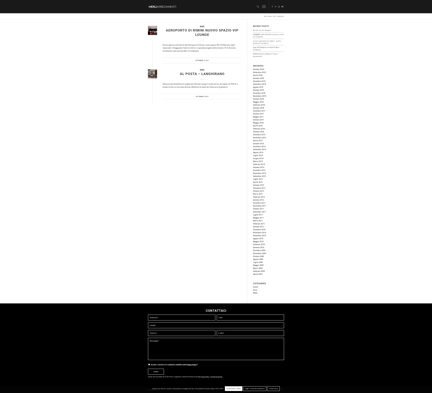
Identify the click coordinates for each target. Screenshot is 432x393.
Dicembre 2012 (259, 188)
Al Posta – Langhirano (202, 74)
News (202, 27)
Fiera (255, 290)
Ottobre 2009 (258, 256)
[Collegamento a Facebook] (272, 6)
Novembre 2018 (259, 96)
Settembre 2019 (259, 84)
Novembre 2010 (259, 233)
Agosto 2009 (258, 259)
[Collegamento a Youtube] (282, 6)
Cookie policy (273, 388)
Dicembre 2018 (259, 93)
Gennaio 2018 (258, 108)
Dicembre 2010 (259, 230)
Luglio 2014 (258, 155)
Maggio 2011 (258, 218)
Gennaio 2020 (258, 78)
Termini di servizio (216, 377)
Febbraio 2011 (259, 224)
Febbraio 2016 (259, 129)
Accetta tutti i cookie (234, 388)
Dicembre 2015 (259, 135)
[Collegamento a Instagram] (275, 6)
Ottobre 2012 (258, 191)
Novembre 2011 (259, 206)
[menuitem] (257, 6)
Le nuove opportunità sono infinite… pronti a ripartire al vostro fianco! (267, 42)
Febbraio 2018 (259, 105)
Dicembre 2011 (259, 203)
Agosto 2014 (258, 152)
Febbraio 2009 (259, 271)
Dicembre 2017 (259, 111)
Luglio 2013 (258, 179)
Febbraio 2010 (259, 244)
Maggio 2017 (258, 117)
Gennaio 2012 (258, 200)
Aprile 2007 (258, 274)
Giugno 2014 (258, 158)
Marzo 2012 (258, 194)
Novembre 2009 (259, 253)
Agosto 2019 (258, 87)
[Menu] (263, 6)
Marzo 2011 (258, 221)
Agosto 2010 (258, 239)
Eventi (255, 287)
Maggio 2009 (258, 265)
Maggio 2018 (258, 102)
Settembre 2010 (259, 235)
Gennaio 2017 (258, 120)
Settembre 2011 (259, 212)
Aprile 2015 (258, 141)
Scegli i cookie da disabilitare (255, 388)
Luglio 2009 (258, 262)
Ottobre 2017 (258, 114)
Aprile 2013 (258, 182)
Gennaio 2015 (258, 144)
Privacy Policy (191, 365)
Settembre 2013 (259, 176)
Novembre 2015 (259, 138)
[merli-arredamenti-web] (162, 6)
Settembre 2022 (259, 72)
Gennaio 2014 (258, 167)
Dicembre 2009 (259, 250)
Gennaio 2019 (258, 90)
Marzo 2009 (258, 268)
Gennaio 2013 (258, 185)
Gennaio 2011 (258, 227)
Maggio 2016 (258, 123)
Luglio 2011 (258, 215)
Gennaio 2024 (258, 69)
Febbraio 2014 (259, 164)
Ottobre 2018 (258, 99)
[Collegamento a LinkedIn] (279, 6)
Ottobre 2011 (258, 209)
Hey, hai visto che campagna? (262, 30)
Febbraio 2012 (259, 197)
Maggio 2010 (258, 241)
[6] (152, 30)
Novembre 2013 (259, 173)
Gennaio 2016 (258, 132)
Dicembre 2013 (259, 170)
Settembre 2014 (259, 149)
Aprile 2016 (258, 126)
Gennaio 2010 (258, 247)
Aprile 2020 (258, 75)
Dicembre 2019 (259, 81)
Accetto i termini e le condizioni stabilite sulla (174, 365)
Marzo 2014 (258, 161)
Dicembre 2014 (259, 146)
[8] (152, 73)
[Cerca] (257, 6)
